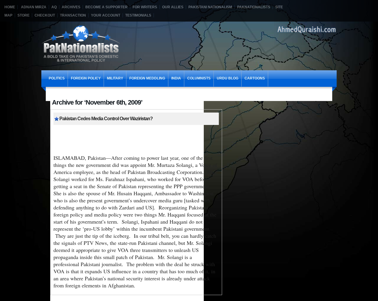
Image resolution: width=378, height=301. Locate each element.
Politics (57, 78)
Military (115, 78)
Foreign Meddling (147, 78)
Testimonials (138, 15)
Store (23, 15)
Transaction (73, 15)
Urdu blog (227, 78)
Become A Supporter (106, 7)
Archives (71, 7)
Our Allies (172, 7)
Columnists (199, 78)
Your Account (105, 15)
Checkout (45, 15)
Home (9, 7)
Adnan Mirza (33, 7)
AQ (54, 7)
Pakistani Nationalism (210, 7)
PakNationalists (253, 7)
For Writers (145, 7)
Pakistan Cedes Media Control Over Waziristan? (106, 118)
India (176, 78)
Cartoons (255, 78)
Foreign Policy (86, 78)
